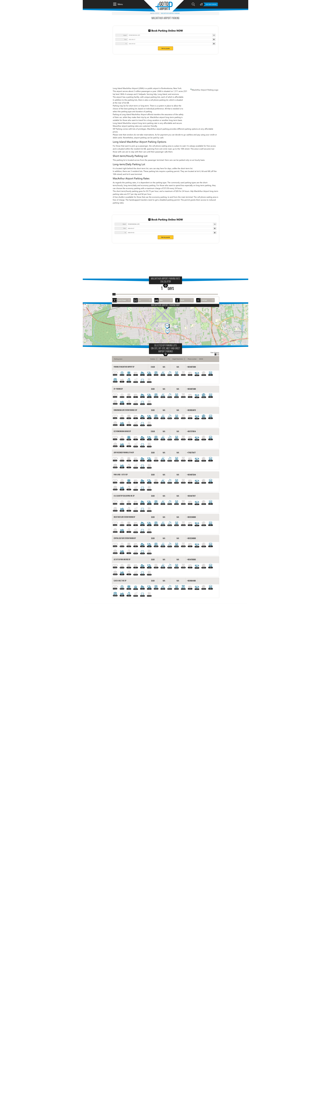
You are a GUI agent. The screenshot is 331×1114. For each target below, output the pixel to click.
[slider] (114, 294)
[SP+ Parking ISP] (165, 328)
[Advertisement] (164, 72)
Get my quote (165, 48)
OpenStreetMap (239, 344)
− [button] (85, 307)
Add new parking (211, 4)
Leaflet (232, 344)
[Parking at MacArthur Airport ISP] (165, 323)
